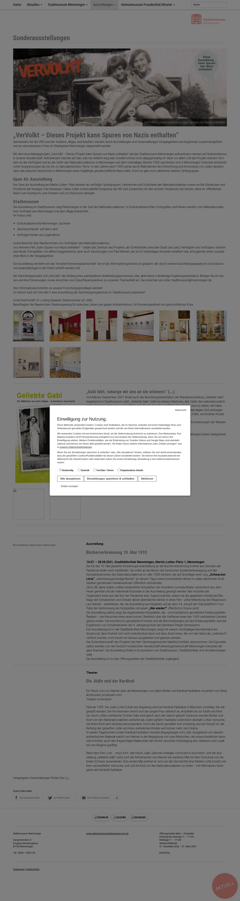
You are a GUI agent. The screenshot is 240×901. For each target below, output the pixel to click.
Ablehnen (147, 478)
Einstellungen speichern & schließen (110, 478)
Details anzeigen (69, 486)
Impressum (180, 410)
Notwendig (67, 470)
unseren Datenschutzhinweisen (76, 447)
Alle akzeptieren (70, 478)
